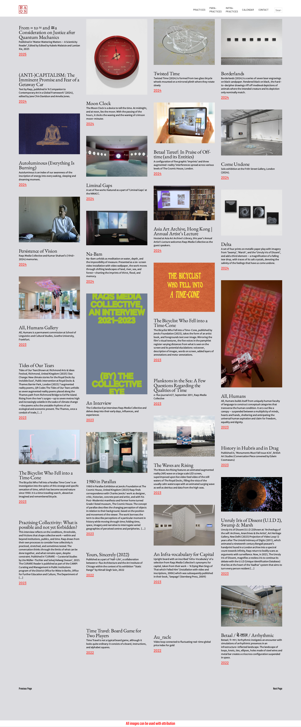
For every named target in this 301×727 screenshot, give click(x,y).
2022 (90, 575)
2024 (90, 124)
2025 (22, 54)
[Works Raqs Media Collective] (23, 9)
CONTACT (264, 9)
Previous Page (25, 689)
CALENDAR (248, 9)
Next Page (277, 689)
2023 (157, 360)
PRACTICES (199, 9)
